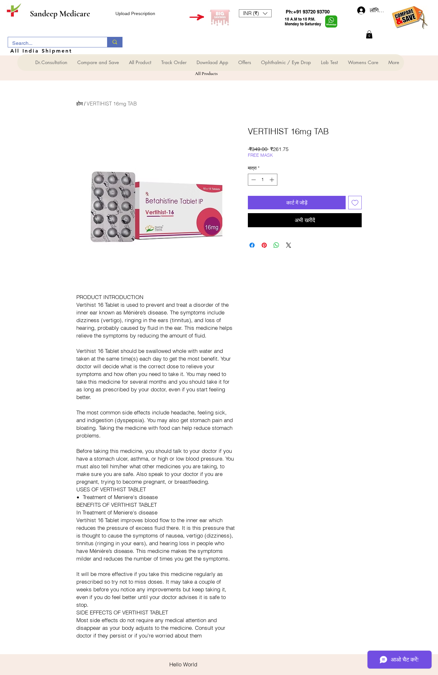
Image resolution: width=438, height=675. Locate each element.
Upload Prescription (135, 13)
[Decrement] (253, 179)
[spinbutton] (262, 179)
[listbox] (255, 13)
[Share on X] (288, 245)
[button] (255, 13)
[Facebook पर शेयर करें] (252, 245)
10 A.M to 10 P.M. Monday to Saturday (303, 21)
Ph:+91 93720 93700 (308, 11)
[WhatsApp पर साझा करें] (276, 245)
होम (79, 103)
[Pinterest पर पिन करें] (264, 245)
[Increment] (272, 179)
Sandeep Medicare (60, 14)
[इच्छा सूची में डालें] (355, 202)
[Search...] (114, 42)
